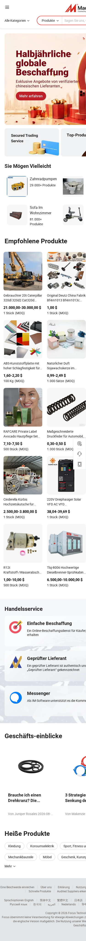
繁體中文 (62, 900)
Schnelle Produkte (40, 891)
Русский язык (18, 904)
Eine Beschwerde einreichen (17, 887)
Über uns (46, 887)
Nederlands (68, 904)
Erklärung (64, 887)
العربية (51, 904)
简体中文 (45, 900)
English (29, 900)
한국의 (37, 904)
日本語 (78, 900)
